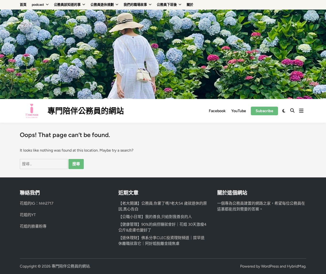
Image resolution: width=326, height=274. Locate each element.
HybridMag (296, 266)
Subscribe (264, 111)
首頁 (23, 5)
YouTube (238, 111)
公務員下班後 (167, 5)
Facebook (217, 111)
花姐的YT (28, 215)
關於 (190, 5)
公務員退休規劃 (102, 5)
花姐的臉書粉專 (33, 226)
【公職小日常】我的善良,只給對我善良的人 (155, 216)
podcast (38, 5)
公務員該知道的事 (67, 5)
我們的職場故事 (135, 5)
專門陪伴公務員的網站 (85, 110)
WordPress (270, 266)
